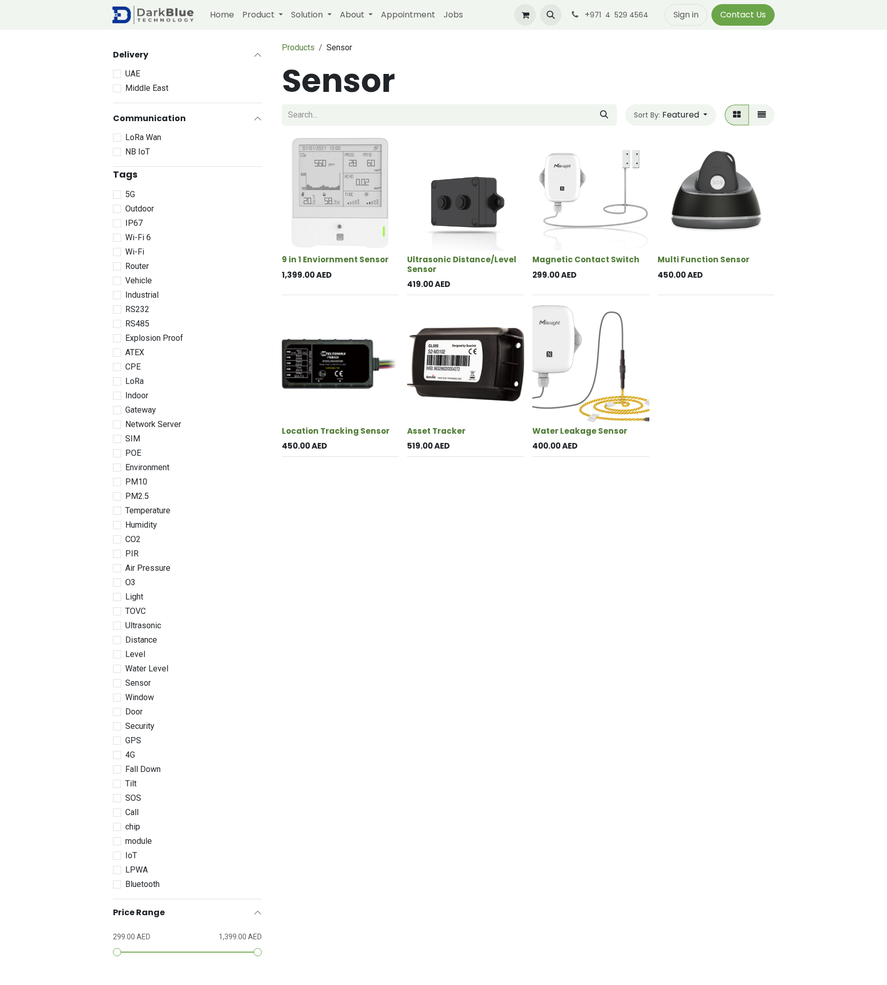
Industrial (142, 295)
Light (134, 597)
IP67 (134, 223)
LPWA (136, 870)
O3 (130, 582)
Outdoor (139, 209)
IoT (131, 855)
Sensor (138, 683)
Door (134, 712)
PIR (132, 553)
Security (140, 726)
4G (130, 755)
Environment (147, 467)
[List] (762, 115)
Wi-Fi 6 (138, 237)
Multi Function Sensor (703, 259)
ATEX (134, 352)
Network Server (153, 424)
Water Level (146, 668)
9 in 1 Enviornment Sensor (335, 259)
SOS (133, 798)
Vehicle (138, 280)
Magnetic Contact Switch (586, 259)
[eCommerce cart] (525, 15)
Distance (141, 640)
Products (298, 47)
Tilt (131, 783)
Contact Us (743, 15)
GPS (133, 740)
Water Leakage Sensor (579, 431)
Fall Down (143, 769)
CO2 (133, 539)
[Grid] (736, 115)
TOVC (135, 611)
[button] (551, 15)
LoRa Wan (143, 137)
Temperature (147, 510)
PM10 (136, 482)
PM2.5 (137, 496)
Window (139, 697)
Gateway (140, 410)
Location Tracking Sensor (336, 431)
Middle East (146, 88)
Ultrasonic (143, 625)
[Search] (604, 115)
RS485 (137, 324)
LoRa (134, 381)
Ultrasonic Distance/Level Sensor (461, 264)
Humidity (141, 525)
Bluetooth (142, 884)
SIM (132, 438)
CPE (133, 367)
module (138, 841)
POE (133, 453)
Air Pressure (147, 568)
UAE (132, 74)
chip (132, 827)
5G (130, 194)
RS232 (137, 309)
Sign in (686, 15)
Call (132, 812)
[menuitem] (222, 15)
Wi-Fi (134, 252)
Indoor (136, 395)
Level (135, 654)
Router (137, 266)
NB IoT (137, 152)
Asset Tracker (436, 431)
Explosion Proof (154, 338)
